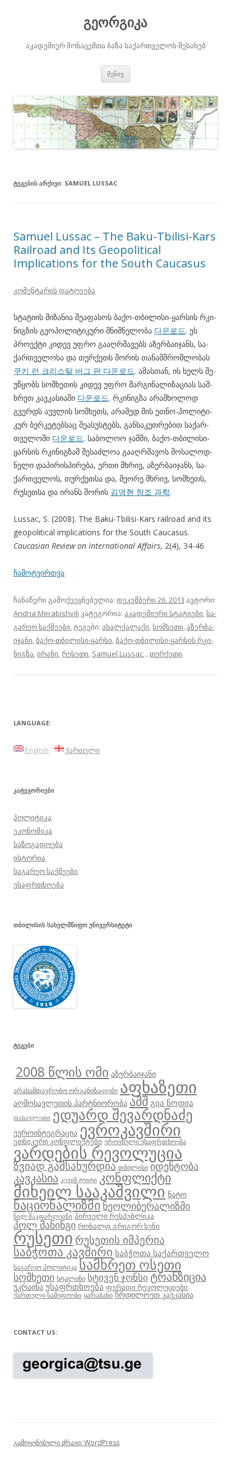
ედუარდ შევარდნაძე (123, 1114)
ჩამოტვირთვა (38, 572)
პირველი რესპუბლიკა (114, 1216)
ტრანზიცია (178, 1276)
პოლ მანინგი (44, 1224)
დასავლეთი (31, 1118)
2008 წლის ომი (62, 1072)
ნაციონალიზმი (56, 1205)
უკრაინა (28, 1286)
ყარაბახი (98, 1294)
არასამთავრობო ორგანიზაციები (65, 1090)
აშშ (139, 1101)
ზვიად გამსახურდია (64, 1166)
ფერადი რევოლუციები (147, 1287)
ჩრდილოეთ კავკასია (154, 1294)
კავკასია (35, 1178)
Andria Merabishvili (46, 613)
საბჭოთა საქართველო (162, 1252)
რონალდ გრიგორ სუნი (119, 1226)
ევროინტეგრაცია (45, 1132)
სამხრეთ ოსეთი (130, 1264)
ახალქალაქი (125, 627)
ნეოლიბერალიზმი (146, 1205)
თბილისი (133, 1167)
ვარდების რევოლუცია (97, 1152)
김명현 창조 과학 (140, 492)
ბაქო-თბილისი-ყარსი (74, 640)
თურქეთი (166, 654)
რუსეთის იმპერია (120, 1240)
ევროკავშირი (130, 1129)
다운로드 (170, 330)
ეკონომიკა (32, 831)
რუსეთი (75, 654)
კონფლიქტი (135, 1177)
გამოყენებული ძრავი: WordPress (66, 1442)
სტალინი (71, 1278)
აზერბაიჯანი (133, 1073)
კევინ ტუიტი (79, 1180)
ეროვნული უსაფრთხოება (145, 1141)
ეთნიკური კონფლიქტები (57, 1141)
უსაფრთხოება (38, 884)
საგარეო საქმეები (45, 871)
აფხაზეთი (158, 1087)
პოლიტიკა (32, 817)
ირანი (47, 654)
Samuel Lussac (117, 654)
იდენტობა (174, 1166)
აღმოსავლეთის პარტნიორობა (70, 1103)
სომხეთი (168, 627)
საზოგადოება (38, 844)
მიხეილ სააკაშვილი (89, 1191)
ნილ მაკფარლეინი (42, 1216)
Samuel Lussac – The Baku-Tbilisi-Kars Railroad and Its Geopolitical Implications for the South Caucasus (114, 250)
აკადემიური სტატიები (163, 613)
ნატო (177, 1194)
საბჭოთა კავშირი (63, 1252)
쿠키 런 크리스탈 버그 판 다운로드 (74, 370)
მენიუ (115, 74)
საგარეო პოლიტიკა (45, 1266)
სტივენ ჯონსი (117, 1277)
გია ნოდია (171, 1102)
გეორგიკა (115, 22)
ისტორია (29, 858)
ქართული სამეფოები (47, 1294)
